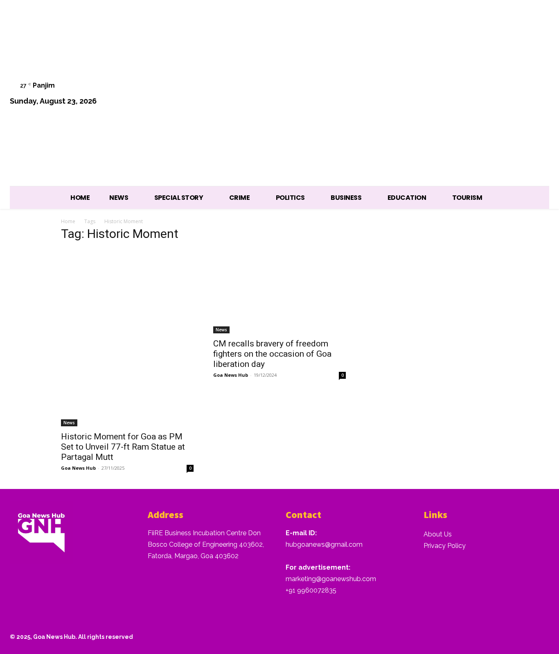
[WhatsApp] (517, 94)
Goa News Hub (78, 468)
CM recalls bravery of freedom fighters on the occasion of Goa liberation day (272, 354)
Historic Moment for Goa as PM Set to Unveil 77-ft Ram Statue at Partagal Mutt (123, 447)
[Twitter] (497, 94)
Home (68, 221)
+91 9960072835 (311, 590)
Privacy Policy (445, 546)
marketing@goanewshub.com (331, 579)
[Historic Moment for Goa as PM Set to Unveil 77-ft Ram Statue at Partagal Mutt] (127, 337)
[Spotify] (476, 94)
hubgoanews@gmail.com (324, 544)
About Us (438, 534)
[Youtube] (538, 94)
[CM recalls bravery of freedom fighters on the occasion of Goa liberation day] (279, 291)
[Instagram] (455, 94)
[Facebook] (434, 94)
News (69, 422)
